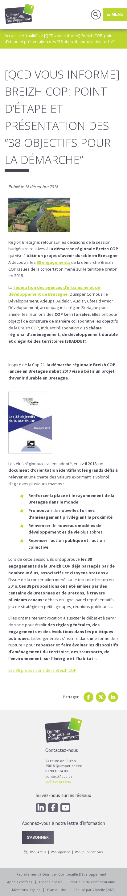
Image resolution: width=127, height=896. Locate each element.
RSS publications (89, 852)
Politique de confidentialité (92, 882)
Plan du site (56, 889)
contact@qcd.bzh (60, 776)
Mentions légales (26, 889)
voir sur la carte (58, 781)
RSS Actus (38, 852)
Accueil (11, 35)
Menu (116, 14)
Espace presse (51, 882)
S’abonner (38, 837)
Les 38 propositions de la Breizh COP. (42, 670)
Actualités (31, 35)
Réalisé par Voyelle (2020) (94, 889)
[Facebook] (88, 697)
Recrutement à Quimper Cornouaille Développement (61, 874)
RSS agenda (60, 852)
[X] (101, 697)
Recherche (96, 14)
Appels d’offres (19, 882)
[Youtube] (65, 807)
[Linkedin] (113, 697)
